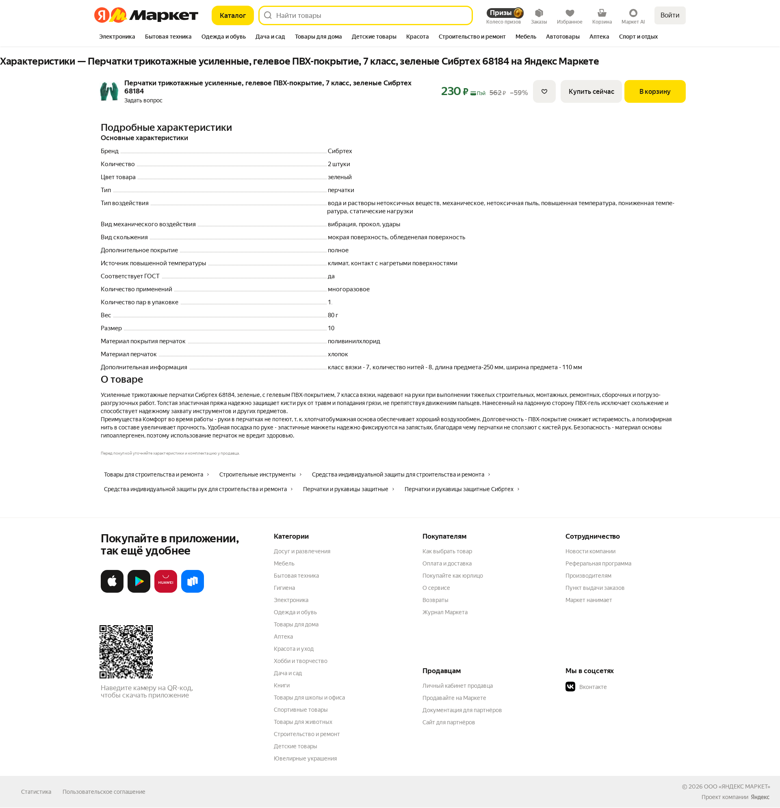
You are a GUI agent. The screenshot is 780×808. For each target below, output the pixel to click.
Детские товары (295, 746)
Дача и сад (288, 673)
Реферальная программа (598, 563)
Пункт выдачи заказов (595, 588)
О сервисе (436, 588)
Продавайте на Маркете (454, 698)
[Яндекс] (760, 797)
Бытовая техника (296, 575)
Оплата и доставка (447, 563)
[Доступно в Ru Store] (192, 591)
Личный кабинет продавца (457, 685)
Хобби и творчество (300, 661)
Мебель (284, 563)
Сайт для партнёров (448, 722)
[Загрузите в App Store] (112, 591)
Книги (282, 685)
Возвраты (435, 600)
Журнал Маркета (445, 612)
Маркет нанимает (589, 600)
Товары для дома (296, 624)
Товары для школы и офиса (309, 697)
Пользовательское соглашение (104, 792)
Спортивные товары (301, 709)
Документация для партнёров (462, 710)
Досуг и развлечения (302, 551)
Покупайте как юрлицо (452, 575)
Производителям (588, 575)
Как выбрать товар (447, 551)
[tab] (117, 37)
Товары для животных (303, 722)
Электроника (291, 600)
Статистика (36, 792)
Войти (670, 15)
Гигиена (284, 588)
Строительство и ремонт (307, 734)
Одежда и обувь (295, 612)
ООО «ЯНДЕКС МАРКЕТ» (737, 786)
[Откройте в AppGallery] (165, 591)
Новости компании (590, 551)
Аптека (283, 636)
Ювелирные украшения (305, 758)
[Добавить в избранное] (544, 91)
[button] (622, 687)
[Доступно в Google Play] (139, 591)
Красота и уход (294, 649)
